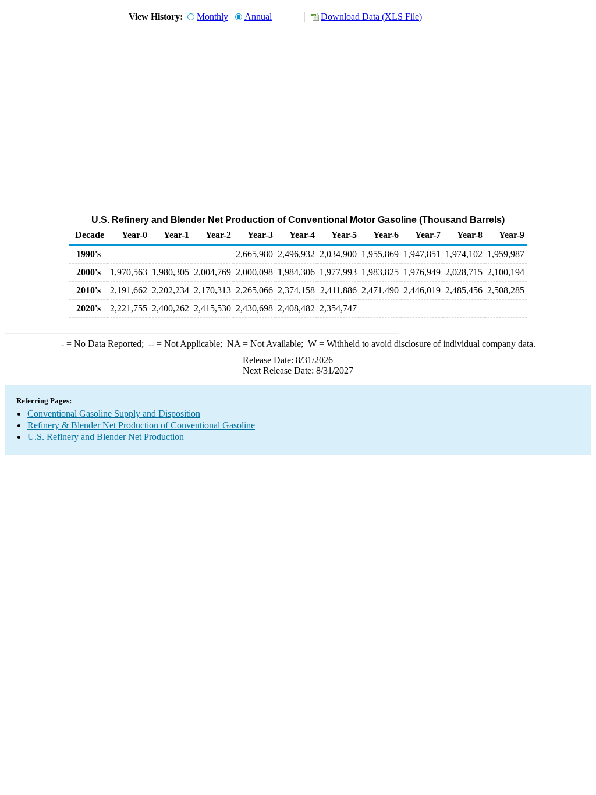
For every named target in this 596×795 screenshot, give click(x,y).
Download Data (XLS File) (371, 17)
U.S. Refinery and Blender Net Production (105, 437)
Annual (258, 17)
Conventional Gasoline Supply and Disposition (113, 413)
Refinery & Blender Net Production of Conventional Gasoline (141, 425)
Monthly (212, 17)
